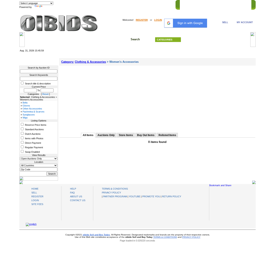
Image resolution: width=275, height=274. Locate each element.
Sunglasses (29, 114)
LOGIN (158, 20)
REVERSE (212, 4)
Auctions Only (106, 135)
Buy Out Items (145, 135)
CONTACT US (241, 4)
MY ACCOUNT (245, 22)
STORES (198, 4)
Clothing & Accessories (90, 61)
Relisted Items (167, 135)
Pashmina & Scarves (33, 111)
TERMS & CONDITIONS (115, 188)
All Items (88, 135)
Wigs (25, 117)
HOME (185, 4)
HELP (226, 4)
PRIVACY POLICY (111, 192)
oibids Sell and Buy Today (96, 235)
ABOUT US (76, 196)
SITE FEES (37, 204)
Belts (25, 102)
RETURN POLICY (171, 196)
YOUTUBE (134, 196)
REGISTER (142, 20)
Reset (45, 94)
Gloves (26, 105)
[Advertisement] (157, 98)
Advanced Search (217, 39)
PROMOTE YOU (151, 196)
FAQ (72, 192)
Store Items (126, 135)
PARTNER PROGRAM (115, 196)
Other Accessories (32, 108)
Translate (48, 7)
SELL (225, 22)
